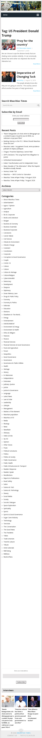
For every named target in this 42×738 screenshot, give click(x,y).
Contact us (12, 735)
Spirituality (7, 508)
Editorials (7, 305)
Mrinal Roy (20, 80)
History (6, 372)
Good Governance (10, 357)
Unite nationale (9, 548)
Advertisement (8, 202)
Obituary (7, 433)
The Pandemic (8, 533)
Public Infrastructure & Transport (15, 466)
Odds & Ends (8, 436)
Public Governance (10, 460)
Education (7, 308)
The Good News (9, 530)
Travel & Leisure (9, 542)
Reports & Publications (11, 478)
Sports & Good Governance (13, 514)
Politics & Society (9, 457)
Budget (6, 221)
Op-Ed (6, 439)
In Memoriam (8, 375)
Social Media (8, 496)
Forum (6, 351)
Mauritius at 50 (9, 418)
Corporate (7, 254)
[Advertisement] (21, 20)
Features (6, 336)
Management (8, 408)
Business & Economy (11, 224)
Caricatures (7, 233)
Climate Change (9, 245)
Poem (6, 448)
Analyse (6, 212)
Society (6, 499)
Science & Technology (11, 490)
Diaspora (7, 287)
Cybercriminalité (9, 278)
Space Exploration (10, 505)
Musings (6, 424)
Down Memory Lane (10, 293)
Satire (6, 484)
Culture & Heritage (10, 272)
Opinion (6, 442)
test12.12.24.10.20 (27, 735)
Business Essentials (10, 227)
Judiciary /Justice (9, 384)
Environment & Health (11, 330)
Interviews (7, 381)
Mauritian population (11, 414)
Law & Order (8, 399)
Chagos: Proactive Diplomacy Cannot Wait (18, 152)
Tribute (6, 545)
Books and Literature (11, 218)
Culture (6, 266)
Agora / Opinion (9, 206)
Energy (6, 318)
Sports (6, 511)
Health (6, 366)
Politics (6, 454)
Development (8, 284)
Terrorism (7, 524)
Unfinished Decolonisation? (13, 160)
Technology (8, 521)
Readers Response (10, 469)
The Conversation (10, 527)
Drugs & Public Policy (11, 296)
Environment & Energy (11, 327)
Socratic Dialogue (9, 502)
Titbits (6, 536)
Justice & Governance (11, 390)
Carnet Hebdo (8, 236)
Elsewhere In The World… (13, 315)
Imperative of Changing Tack (26, 74)
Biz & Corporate (9, 215)
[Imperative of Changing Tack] (9, 77)
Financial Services (9, 342)
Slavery (6, 493)
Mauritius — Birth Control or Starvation (17, 174)
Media (6, 421)
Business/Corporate (10, 230)
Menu (5, 15)
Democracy (7, 281)
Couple (6, 260)
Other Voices (8, 445)
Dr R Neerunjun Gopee (24, 48)
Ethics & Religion (9, 333)
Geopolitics (7, 354)
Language (7, 393)
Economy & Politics (10, 302)
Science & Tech (9, 487)
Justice (6, 387)
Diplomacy (7, 290)
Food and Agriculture (11, 348)
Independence (8, 378)
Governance (8, 360)
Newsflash (7, 430)
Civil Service (8, 239)
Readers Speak (9, 472)
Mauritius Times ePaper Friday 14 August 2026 (20, 177)
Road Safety (8, 481)
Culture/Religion (9, 275)
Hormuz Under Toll (10, 171)
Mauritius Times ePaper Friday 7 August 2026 (19, 180)
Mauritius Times (23, 733)
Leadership (7, 402)
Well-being (7, 551)
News (5, 427)
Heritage (6, 369)
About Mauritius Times (11, 199)
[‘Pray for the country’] (9, 44)
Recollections (8, 475)
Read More (36, 64)
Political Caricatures (10, 451)
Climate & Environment (11, 242)
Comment (7, 248)
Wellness (6, 554)
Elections (7, 312)
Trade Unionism (9, 539)
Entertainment (8, 321)
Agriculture (7, 209)
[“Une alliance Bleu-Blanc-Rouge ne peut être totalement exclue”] (34, 701)
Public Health (8, 463)
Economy (7, 299)
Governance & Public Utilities (13, 363)
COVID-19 (7, 263)
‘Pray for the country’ (25, 42)
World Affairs (8, 557)
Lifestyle (6, 405)
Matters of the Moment (12, 411)
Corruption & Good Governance (15, 257)
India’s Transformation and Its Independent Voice (21, 163)
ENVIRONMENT (9, 324)
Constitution (8, 251)
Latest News (8, 396)
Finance (6, 339)
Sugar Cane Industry (11, 517)
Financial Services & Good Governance (17, 345)
